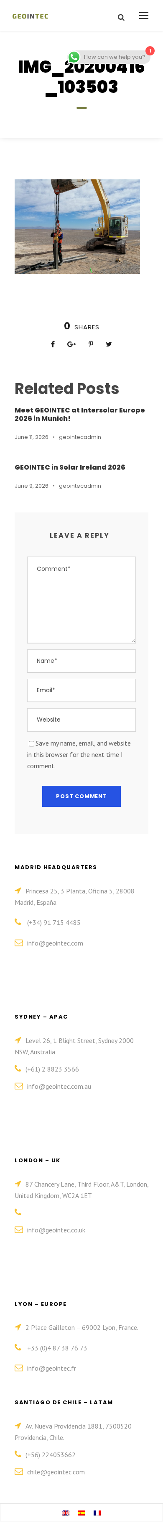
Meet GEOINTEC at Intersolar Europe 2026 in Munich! (80, 414)
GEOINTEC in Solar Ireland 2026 (70, 467)
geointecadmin (80, 437)
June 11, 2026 (31, 437)
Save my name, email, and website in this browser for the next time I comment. (79, 754)
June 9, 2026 (31, 486)
